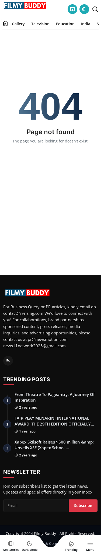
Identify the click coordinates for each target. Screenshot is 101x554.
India (85, 23)
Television (40, 23)
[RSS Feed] (8, 361)
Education (65, 23)
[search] (95, 9)
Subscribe (83, 505)
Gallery (18, 23)
